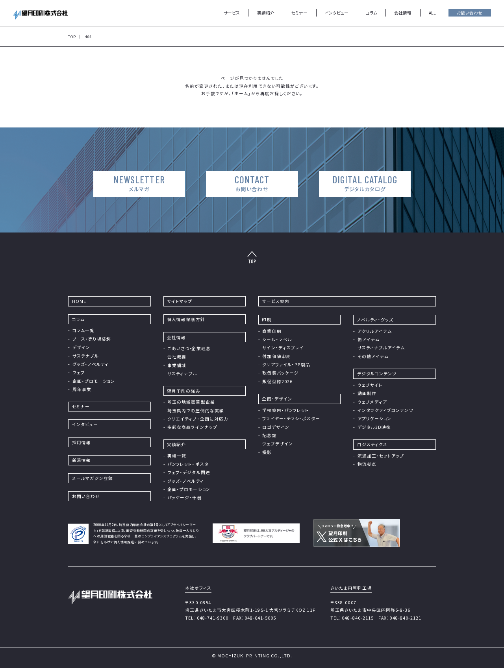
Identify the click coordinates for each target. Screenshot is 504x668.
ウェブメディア (372, 402)
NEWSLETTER (139, 182)
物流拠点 (367, 464)
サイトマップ (179, 301)
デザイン (81, 347)
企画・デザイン (277, 399)
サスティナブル (182, 373)
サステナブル (85, 356)
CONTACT (252, 182)
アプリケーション (375, 418)
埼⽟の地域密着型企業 (191, 402)
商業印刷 (271, 331)
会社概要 (176, 357)
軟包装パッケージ (280, 373)
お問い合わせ (469, 13)
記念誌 (269, 435)
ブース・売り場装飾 (91, 339)
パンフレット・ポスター (190, 464)
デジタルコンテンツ (377, 373)
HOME (79, 301)
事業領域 (176, 365)
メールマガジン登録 (92, 478)
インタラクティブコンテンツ (385, 410)
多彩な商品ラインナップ (192, 427)
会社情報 (176, 337)
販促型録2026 (277, 381)
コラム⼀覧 (83, 330)
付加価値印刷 (276, 356)
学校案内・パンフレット (285, 410)
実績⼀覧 (176, 456)
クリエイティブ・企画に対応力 (197, 419)
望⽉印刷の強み (183, 391)
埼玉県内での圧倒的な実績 (195, 410)
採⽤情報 (81, 442)
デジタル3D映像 (374, 427)
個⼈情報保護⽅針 (186, 319)
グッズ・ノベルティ (90, 364)
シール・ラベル (277, 339)
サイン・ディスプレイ (283, 348)
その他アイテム (373, 356)
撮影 (267, 452)
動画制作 (367, 393)
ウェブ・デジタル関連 (188, 472)
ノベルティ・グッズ (375, 320)
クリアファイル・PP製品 (286, 364)
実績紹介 (265, 13)
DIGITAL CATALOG (364, 182)
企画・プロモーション (93, 381)
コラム (371, 13)
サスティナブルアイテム (381, 348)
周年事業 (81, 389)
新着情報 (81, 460)
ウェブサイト (370, 385)
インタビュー (336, 13)
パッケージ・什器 (184, 497)
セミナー (299, 13)
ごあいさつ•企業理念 (189, 348)
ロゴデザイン (275, 427)
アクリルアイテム (375, 331)
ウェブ (78, 372)
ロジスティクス (372, 444)
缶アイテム (369, 339)
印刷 (266, 320)
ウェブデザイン (277, 444)
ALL (432, 13)
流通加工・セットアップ (381, 456)
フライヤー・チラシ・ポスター (291, 418)
